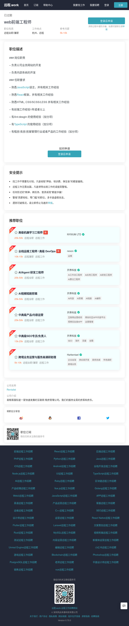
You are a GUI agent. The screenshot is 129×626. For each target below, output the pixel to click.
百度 (84, 340)
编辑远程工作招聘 (64, 547)
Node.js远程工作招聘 (23, 473)
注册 (120, 5)
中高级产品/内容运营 (30, 315)
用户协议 (43, 616)
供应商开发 (84, 359)
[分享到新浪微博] (21, 418)
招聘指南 (95, 616)
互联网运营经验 (75, 317)
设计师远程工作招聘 (23, 517)
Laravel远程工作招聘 (64, 525)
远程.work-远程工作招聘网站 (64, 608)
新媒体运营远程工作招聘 (106, 540)
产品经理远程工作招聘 (23, 488)
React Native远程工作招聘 (106, 517)
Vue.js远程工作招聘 (64, 488)
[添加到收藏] (16, 232)
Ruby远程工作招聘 (64, 481)
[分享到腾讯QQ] (50, 418)
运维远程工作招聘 (23, 510)
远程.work (11, 5)
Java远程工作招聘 (105, 458)
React (20, 95)
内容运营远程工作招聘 (64, 540)
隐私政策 (53, 616)
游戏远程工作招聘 (23, 554)
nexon (70, 251)
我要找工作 (79, 5)
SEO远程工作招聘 (105, 510)
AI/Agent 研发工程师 (31, 272)
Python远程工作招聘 (64, 458)
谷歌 (91, 340)
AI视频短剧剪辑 (27, 293)
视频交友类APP (75, 321)
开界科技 (71, 270)
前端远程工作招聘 (23, 451)
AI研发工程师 (106, 274)
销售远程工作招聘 (23, 569)
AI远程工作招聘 (23, 481)
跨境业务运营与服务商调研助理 (37, 357)
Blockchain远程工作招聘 (64, 554)
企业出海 (72, 359)
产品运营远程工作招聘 (64, 503)
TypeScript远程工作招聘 (105, 473)
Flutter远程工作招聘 (23, 525)
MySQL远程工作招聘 (64, 532)
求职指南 (86, 616)
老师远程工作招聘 (64, 562)
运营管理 (89, 321)
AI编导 (98, 298)
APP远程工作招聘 (105, 495)
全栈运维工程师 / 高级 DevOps (37, 251)
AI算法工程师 (74, 279)
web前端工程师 (17, 22)
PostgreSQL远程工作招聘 (23, 562)
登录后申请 (106, 20)
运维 (70, 255)
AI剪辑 (80, 298)
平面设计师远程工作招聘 (106, 562)
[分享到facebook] (79, 418)
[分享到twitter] (108, 418)
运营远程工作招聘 (64, 517)
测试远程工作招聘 (23, 540)
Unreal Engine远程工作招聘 (23, 547)
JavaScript (23, 87)
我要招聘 (94, 5)
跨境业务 (72, 364)
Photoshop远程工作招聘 (105, 554)
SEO (70, 340)
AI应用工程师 (91, 274)
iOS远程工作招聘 (23, 466)
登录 (106, 5)
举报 (50, 202)
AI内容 (71, 298)
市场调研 (107, 359)
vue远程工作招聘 (64, 569)
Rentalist (11, 389)
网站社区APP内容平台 (95, 317)
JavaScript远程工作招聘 (64, 495)
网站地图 (62, 616)
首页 (26, 5)
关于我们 (34, 616)
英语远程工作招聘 (23, 503)
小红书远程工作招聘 (105, 547)
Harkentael (73, 354)
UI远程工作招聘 (64, 473)
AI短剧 (89, 298)
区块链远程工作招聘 (105, 481)
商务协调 (96, 359)
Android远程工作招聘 (64, 466)
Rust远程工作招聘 (23, 532)
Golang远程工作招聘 (106, 488)
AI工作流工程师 (75, 274)
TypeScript (20, 124)
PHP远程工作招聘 (23, 458)
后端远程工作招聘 (105, 451)
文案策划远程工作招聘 (105, 525)
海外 (77, 340)
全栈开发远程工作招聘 (105, 466)
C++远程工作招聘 (64, 510)
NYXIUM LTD (74, 234)
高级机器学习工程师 (30, 232)
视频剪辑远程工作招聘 (105, 532)
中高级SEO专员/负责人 (32, 336)
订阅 (36, 5)
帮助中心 (48, 5)
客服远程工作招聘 (105, 503)
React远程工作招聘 (64, 451)
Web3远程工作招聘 (23, 495)
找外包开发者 (74, 616)
